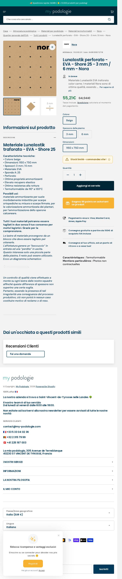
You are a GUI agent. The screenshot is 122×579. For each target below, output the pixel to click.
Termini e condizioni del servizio (69, 577)
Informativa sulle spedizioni (99, 577)
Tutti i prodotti (40, 35)
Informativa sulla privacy (41, 577)
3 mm (71, 135)
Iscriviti (103, 566)
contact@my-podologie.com (22, 423)
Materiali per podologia (52, 31)
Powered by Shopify (45, 383)
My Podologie (22, 383)
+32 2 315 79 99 (16, 434)
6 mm (86, 135)
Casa (5, 31)
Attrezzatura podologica (24, 31)
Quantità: (67, 168)
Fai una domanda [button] (20, 351)
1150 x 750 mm (76, 149)
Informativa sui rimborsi (16, 577)
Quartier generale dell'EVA (15, 35)
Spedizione (82, 102)
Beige (71, 121)
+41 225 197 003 (16, 439)
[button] (4, 11)
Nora (99, 31)
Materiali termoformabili (80, 31)
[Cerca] (110, 19)
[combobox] (58, 19)
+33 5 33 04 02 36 (18, 429)
